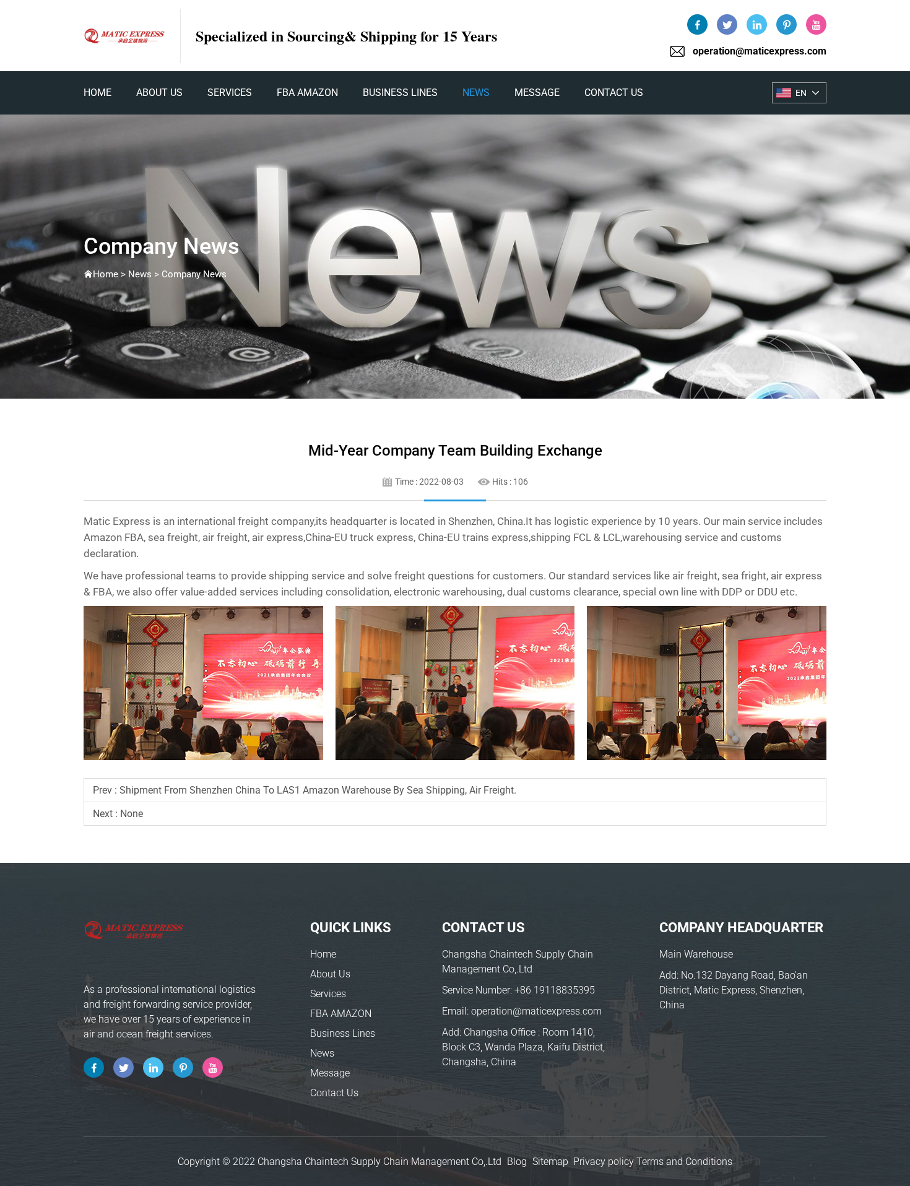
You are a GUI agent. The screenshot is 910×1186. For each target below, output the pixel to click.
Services (229, 92)
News (476, 92)
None (131, 814)
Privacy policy (603, 1161)
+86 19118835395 (554, 990)
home (97, 92)
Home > (110, 274)
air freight (225, 537)
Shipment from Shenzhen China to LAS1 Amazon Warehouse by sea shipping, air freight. (317, 790)
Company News (194, 274)
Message (537, 92)
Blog (517, 1161)
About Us (159, 92)
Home (323, 954)
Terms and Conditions (684, 1161)
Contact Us (613, 92)
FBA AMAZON (307, 92)
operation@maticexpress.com (759, 51)
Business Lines (400, 92)
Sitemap (550, 1161)
